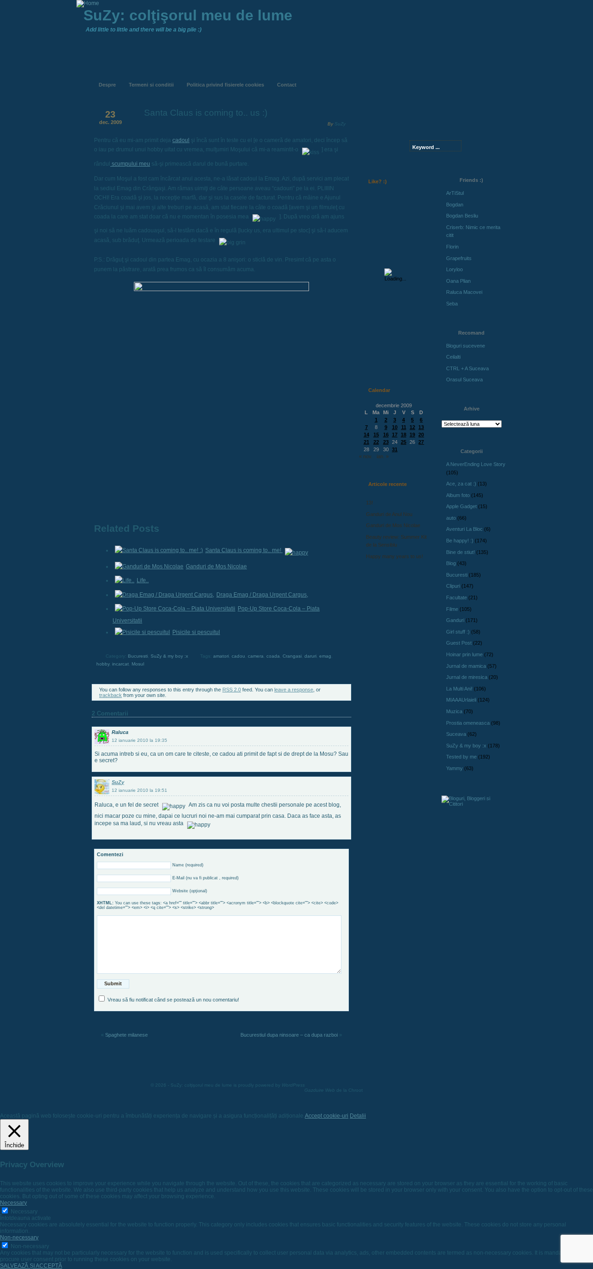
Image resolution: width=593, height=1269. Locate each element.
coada (273, 656)
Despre (107, 84)
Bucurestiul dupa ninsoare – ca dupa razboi (289, 1035)
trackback (110, 695)
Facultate (456, 597)
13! (369, 502)
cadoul (180, 140)
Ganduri (455, 620)
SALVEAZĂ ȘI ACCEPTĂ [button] (31, 1266)
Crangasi (292, 656)
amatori (221, 656)
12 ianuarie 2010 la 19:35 (139, 740)
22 (376, 442)
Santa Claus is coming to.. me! (244, 550)
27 (421, 442)
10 (394, 427)
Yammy (454, 768)
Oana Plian (458, 281)
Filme (452, 609)
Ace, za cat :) (461, 483)
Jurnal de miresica (466, 677)
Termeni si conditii (151, 84)
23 (386, 442)
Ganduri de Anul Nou (389, 514)
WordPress (293, 1085)
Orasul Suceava (464, 379)
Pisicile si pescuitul (196, 632)
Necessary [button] (13, 1203)
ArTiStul (455, 193)
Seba (452, 303)
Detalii (358, 1116)
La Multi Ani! (459, 688)
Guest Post (459, 643)
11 (403, 427)
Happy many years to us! (394, 556)
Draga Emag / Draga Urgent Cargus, (262, 594)
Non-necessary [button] (19, 1237)
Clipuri (453, 586)
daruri (310, 656)
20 (421, 434)
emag (325, 656)
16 (386, 434)
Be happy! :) (459, 540)
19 (412, 434)
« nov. (365, 456)
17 (394, 434)
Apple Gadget (461, 506)
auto (451, 518)
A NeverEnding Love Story (475, 464)
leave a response (293, 689)
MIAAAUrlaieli (461, 700)
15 (376, 434)
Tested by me (461, 756)
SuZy (340, 123)
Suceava (456, 734)
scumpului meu (130, 164)
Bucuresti (138, 656)
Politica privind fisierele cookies (225, 84)
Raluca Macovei (464, 292)
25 (403, 442)
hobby (102, 663)
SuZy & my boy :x (169, 656)
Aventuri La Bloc (464, 529)
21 (366, 442)
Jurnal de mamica (466, 666)
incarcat (120, 663)
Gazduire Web (319, 1090)
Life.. (143, 580)
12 (412, 427)
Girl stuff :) (458, 631)
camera (256, 656)
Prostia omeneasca (468, 723)
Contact (286, 84)
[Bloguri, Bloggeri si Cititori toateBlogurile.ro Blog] (472, 804)
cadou (238, 656)
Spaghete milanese (126, 1035)
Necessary (24, 1211)
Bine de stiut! (460, 552)
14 (366, 434)
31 (394, 449)
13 (421, 427)
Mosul (138, 663)
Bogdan (454, 204)
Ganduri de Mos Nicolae (216, 566)
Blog (451, 563)
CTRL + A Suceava (467, 368)
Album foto (458, 495)
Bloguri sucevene (465, 345)
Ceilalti (453, 357)
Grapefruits (459, 258)
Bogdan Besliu (462, 215)
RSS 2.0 (231, 689)
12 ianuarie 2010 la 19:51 (139, 790)
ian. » (383, 456)
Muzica (454, 711)
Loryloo (454, 269)
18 (403, 434)
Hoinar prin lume (464, 654)
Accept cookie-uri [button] (326, 1116)
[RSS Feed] (378, 78)
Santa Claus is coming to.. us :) (205, 113)
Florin (452, 246)
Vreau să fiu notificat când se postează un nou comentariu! (173, 999)
